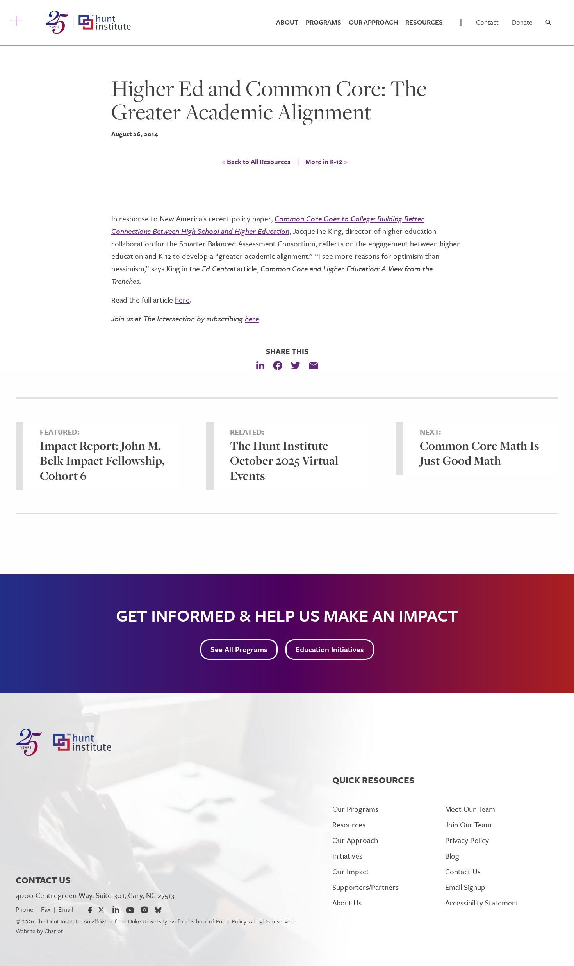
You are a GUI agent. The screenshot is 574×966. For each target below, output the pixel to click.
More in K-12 (323, 161)
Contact (487, 22)
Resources (424, 22)
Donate (522, 22)
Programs (323, 22)
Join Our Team (468, 824)
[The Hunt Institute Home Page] (88, 22)
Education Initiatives (330, 649)
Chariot (54, 931)
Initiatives (347, 855)
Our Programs (355, 809)
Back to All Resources (259, 161)
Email (65, 909)
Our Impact (350, 871)
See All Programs (238, 649)
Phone (24, 909)
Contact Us (463, 871)
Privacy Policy (467, 840)
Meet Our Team (470, 809)
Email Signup (465, 887)
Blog (452, 855)
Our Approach (373, 22)
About (287, 22)
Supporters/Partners (365, 887)
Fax (45, 909)
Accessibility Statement (482, 902)
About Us (347, 902)
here (182, 299)
